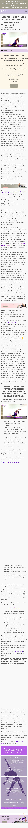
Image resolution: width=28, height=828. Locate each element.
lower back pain (11, 322)
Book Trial (14, 86)
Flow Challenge (18, 651)
